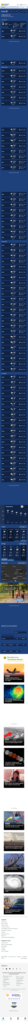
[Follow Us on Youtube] (10, 969)
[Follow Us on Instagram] (6, 969)
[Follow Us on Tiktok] (13, 969)
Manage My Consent (6, 930)
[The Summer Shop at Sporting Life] (24, 649)
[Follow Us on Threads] (16, 969)
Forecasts (22, 7)
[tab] (22, 507)
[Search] (18, 4)
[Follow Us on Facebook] (3, 969)
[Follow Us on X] (20, 969)
